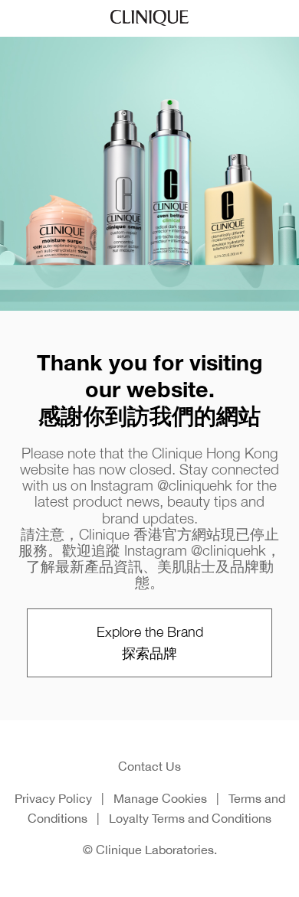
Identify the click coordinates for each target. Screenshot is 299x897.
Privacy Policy (53, 798)
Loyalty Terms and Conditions (190, 818)
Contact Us (149, 766)
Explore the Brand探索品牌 (150, 642)
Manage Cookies (160, 798)
